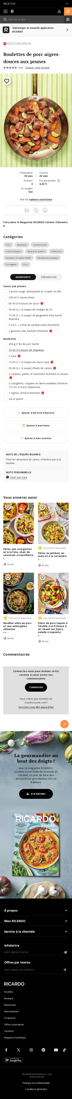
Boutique (8, 998)
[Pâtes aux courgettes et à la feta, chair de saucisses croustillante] (18, 523)
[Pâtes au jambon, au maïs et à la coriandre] (53, 523)
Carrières (9, 1031)
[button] (68, 11)
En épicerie (9, 1017)
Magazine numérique (15, 1037)
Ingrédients (23, 277)
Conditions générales (36, 1089)
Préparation (49, 277)
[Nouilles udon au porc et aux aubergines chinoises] (18, 593)
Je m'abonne (38, 793)
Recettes (8, 991)
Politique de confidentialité (36, 1082)
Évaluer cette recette (37, 67)
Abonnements (11, 1011)
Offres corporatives (14, 1024)
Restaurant (10, 1004)
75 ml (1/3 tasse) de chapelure (26, 350)
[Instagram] (31, 1050)
